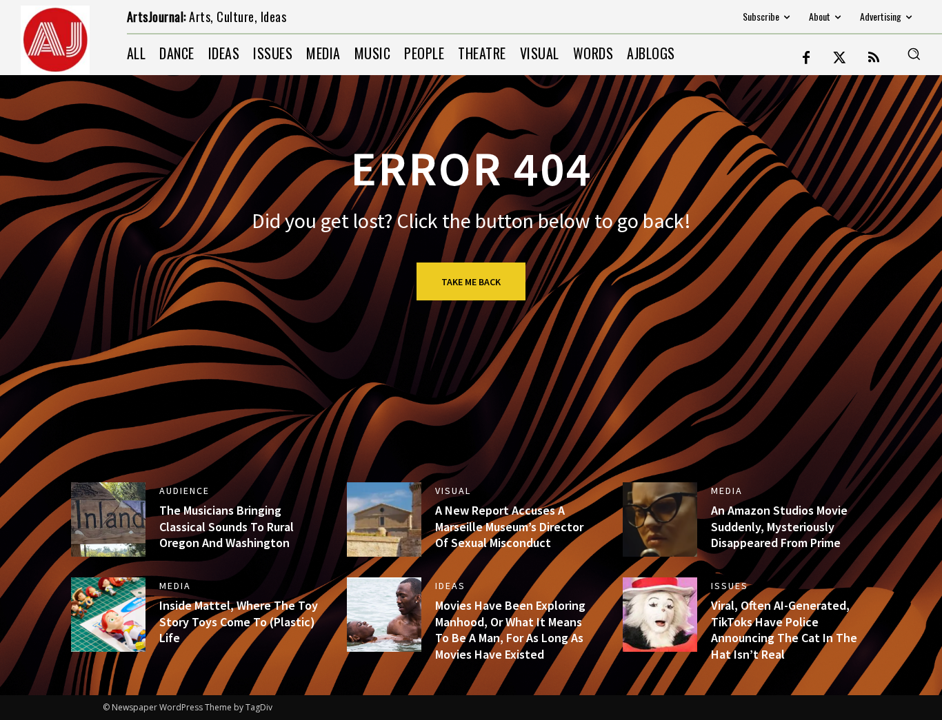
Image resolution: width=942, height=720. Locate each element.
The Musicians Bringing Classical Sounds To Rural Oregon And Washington (226, 526)
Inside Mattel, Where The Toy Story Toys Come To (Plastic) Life (238, 621)
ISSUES (729, 585)
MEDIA (727, 490)
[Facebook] (806, 58)
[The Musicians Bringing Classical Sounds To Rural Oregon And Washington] (108, 519)
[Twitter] (840, 58)
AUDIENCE (184, 490)
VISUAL (453, 490)
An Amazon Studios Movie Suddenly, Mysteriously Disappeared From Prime (779, 526)
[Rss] (874, 58)
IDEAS (450, 585)
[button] (914, 54)
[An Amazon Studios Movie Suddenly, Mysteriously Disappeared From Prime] (660, 519)
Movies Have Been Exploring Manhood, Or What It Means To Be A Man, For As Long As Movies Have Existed (510, 629)
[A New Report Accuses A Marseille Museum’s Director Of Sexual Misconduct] (384, 519)
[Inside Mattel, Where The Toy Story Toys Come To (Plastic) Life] (108, 614)
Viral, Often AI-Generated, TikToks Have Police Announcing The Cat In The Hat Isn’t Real (784, 629)
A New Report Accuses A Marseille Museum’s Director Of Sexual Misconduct (509, 526)
